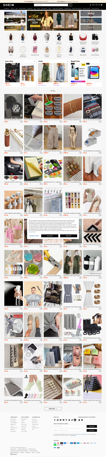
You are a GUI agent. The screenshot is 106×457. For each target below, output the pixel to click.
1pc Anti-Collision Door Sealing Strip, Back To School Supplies (92, 182)
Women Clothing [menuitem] (22, 8)
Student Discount (13, 427)
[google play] (82, 420)
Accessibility (27, 452)
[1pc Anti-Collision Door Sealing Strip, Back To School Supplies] (92, 168)
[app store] (79, 420)
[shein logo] (8, 5)
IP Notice (22, 452)
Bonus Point (34, 422)
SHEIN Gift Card (35, 427)
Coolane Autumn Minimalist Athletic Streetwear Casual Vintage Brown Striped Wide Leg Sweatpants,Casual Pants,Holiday (53, 150)
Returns (22, 420)
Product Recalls (35, 424)
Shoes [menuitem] (49, 8)
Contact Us (34, 419)
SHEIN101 (12, 429)
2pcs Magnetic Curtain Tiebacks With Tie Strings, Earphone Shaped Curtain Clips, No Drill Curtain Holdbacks (72, 306)
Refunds (23, 422)
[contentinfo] (75, 444)
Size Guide (23, 427)
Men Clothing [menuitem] (44, 8)
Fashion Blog (13, 431)
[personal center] (90, 5)
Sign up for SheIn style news (61, 423)
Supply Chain (13, 424)
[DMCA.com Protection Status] (58, 447)
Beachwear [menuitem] (30, 8)
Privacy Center (13, 449)
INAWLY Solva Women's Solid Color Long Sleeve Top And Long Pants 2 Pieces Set (72, 150)
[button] (99, 5)
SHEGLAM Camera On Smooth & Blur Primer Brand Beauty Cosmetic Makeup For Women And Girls (72, 369)
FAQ (33, 429)
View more (52, 408)
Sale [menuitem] (16, 8)
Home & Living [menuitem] (68, 8)
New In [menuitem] (12, 8)
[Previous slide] (28, 20)
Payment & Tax (35, 420)
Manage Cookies (32, 449)
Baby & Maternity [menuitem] (95, 8)
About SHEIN (13, 419)
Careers (12, 426)
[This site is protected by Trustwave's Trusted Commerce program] (55, 447)
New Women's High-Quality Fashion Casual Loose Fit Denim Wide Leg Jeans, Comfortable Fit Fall (72, 275)
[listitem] (13, 108)
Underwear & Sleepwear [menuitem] (57, 8)
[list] (65, 420)
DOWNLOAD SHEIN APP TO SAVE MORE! (86, 417)
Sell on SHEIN (24, 431)
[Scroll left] (100, 8)
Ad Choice (38, 452)
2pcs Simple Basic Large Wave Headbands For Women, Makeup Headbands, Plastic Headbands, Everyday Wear (72, 244)
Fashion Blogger (13, 422)
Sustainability (13, 420)
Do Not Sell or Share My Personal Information (19, 450)
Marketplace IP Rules (14, 452)
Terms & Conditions (33, 450)
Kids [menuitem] (35, 8)
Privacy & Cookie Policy (81, 434)
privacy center (73, 435)
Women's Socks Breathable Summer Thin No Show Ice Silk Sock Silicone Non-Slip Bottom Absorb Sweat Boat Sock (13, 275)
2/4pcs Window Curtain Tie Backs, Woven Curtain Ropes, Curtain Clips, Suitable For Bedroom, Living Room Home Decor (92, 306)
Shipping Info (23, 419)
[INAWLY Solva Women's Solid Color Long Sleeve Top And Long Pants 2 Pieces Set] (72, 137)
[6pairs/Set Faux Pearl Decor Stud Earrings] (53, 387)
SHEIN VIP (23, 429)
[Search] (70, 5)
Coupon (33, 426)
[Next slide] (77, 20)
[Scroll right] (101, 8)
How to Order (23, 424)
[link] (26, 1)
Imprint (33, 452)
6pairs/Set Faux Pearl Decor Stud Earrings (53, 400)
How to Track (23, 426)
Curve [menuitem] (38, 8)
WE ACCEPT (56, 440)
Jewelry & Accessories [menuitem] (76, 8)
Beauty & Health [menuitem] (86, 8)
